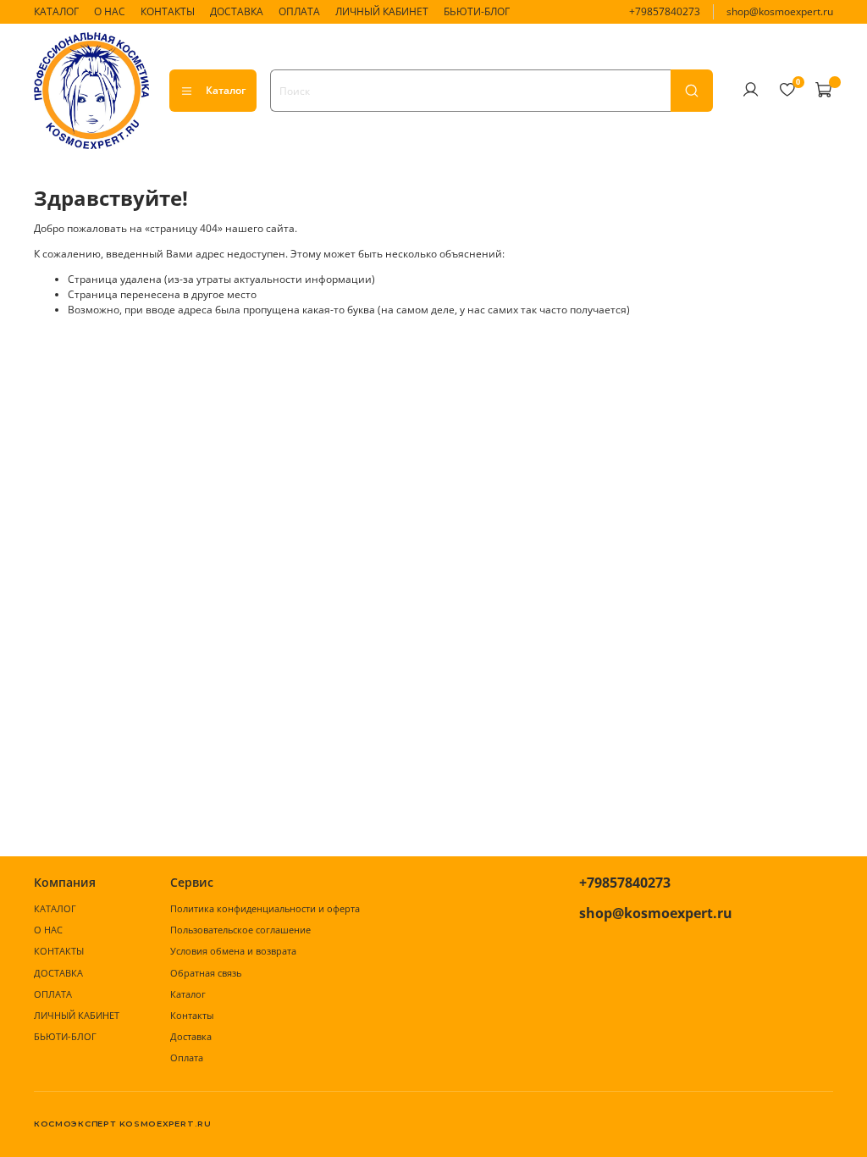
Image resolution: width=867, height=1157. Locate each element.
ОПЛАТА (299, 11)
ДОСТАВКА (236, 11)
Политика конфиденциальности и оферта (265, 908)
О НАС (109, 11)
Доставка (191, 1036)
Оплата (186, 1057)
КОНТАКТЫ (168, 11)
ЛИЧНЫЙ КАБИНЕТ (381, 11)
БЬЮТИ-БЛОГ (477, 11)
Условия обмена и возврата (233, 950)
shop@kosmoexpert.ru (779, 11)
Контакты (191, 1015)
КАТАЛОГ (56, 11)
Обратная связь (205, 972)
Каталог (226, 90)
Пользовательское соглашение (240, 929)
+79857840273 (664, 11)
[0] (786, 90)
